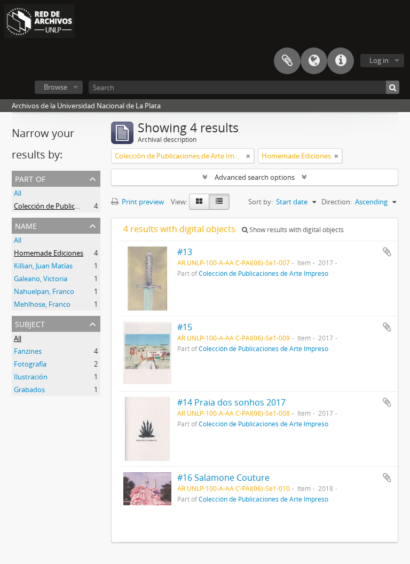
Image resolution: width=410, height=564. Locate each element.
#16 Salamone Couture (223, 477)
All (17, 193)
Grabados (29, 389)
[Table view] (219, 202)
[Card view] (199, 202)
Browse (55, 87)
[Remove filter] (248, 155)
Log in (379, 60)
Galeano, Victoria (40, 278)
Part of (30, 178)
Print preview (142, 201)
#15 (184, 327)
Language (314, 60)
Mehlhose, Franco (42, 304)
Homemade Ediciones (48, 253)
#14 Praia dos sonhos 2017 (231, 402)
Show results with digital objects (296, 229)
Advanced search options (254, 177)
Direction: (336, 201)
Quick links (340, 60)
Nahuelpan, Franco (44, 291)
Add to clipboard (387, 252)
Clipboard (287, 60)
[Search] (392, 87)
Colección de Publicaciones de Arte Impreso (83, 206)
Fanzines (28, 351)
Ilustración (31, 377)
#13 (184, 252)
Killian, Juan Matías (43, 266)
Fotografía (30, 364)
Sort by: (260, 201)
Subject (30, 323)
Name (26, 225)
